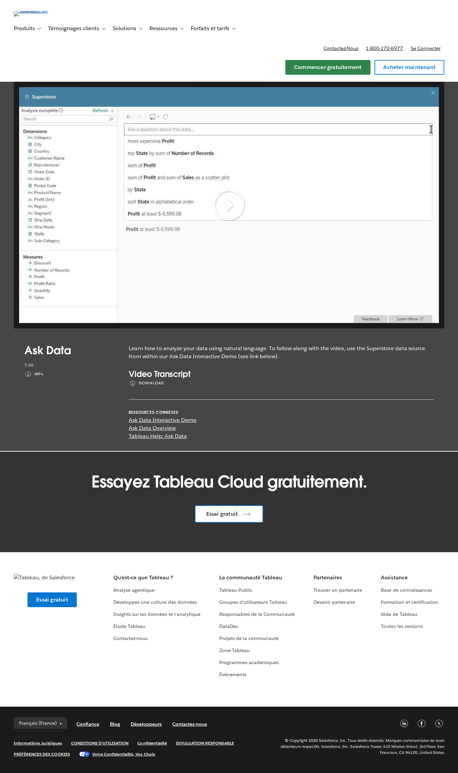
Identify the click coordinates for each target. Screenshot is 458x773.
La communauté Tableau (250, 577)
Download (151, 383)
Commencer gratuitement (327, 67)
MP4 (39, 374)
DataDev (228, 626)
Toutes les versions (401, 626)
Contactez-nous (341, 48)
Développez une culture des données (155, 602)
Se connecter (426, 48)
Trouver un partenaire (337, 590)
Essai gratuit (222, 513)
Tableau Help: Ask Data (157, 436)
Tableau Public (235, 590)
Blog (115, 724)
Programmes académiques (249, 662)
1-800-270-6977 (384, 48)
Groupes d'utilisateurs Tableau (253, 602)
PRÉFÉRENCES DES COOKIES (42, 754)
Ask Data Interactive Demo (162, 420)
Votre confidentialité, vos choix (123, 754)
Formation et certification (409, 602)
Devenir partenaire (334, 602)
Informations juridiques (38, 743)
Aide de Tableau (399, 614)
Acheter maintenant (409, 67)
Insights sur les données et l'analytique (157, 614)
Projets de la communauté (249, 638)
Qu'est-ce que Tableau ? (143, 577)
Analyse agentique (134, 590)
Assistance (394, 577)
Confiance (87, 724)
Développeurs (146, 724)
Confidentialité (152, 743)
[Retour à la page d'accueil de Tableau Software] (39, 10)
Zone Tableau (234, 650)
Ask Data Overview (152, 428)
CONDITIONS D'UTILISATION (100, 743)
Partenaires (327, 577)
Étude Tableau (129, 626)
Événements (232, 674)
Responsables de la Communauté (257, 614)
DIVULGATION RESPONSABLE (205, 743)
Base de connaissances (406, 590)
